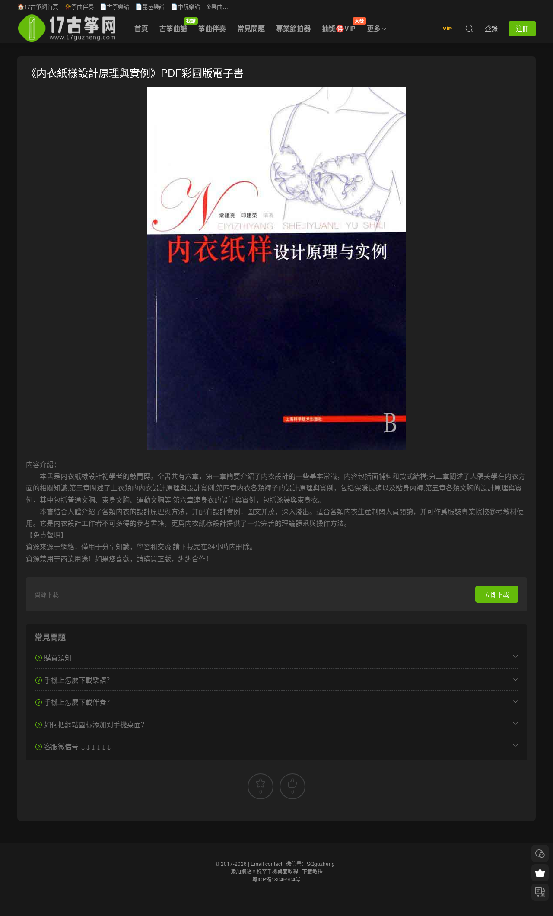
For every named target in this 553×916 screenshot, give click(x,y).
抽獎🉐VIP (341, 25)
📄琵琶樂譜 (150, 6)
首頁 (141, 28)
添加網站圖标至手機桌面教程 (264, 871)
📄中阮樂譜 (185, 6)
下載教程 (312, 871)
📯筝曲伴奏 (79, 6)
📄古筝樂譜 (114, 6)
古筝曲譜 (176, 25)
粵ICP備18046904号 (276, 879)
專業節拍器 (293, 28)
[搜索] (469, 28)
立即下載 (497, 594)
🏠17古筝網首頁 (37, 6)
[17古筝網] (66, 28)
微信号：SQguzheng (310, 863)
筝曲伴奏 (212, 28)
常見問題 (251, 28)
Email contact (266, 863)
